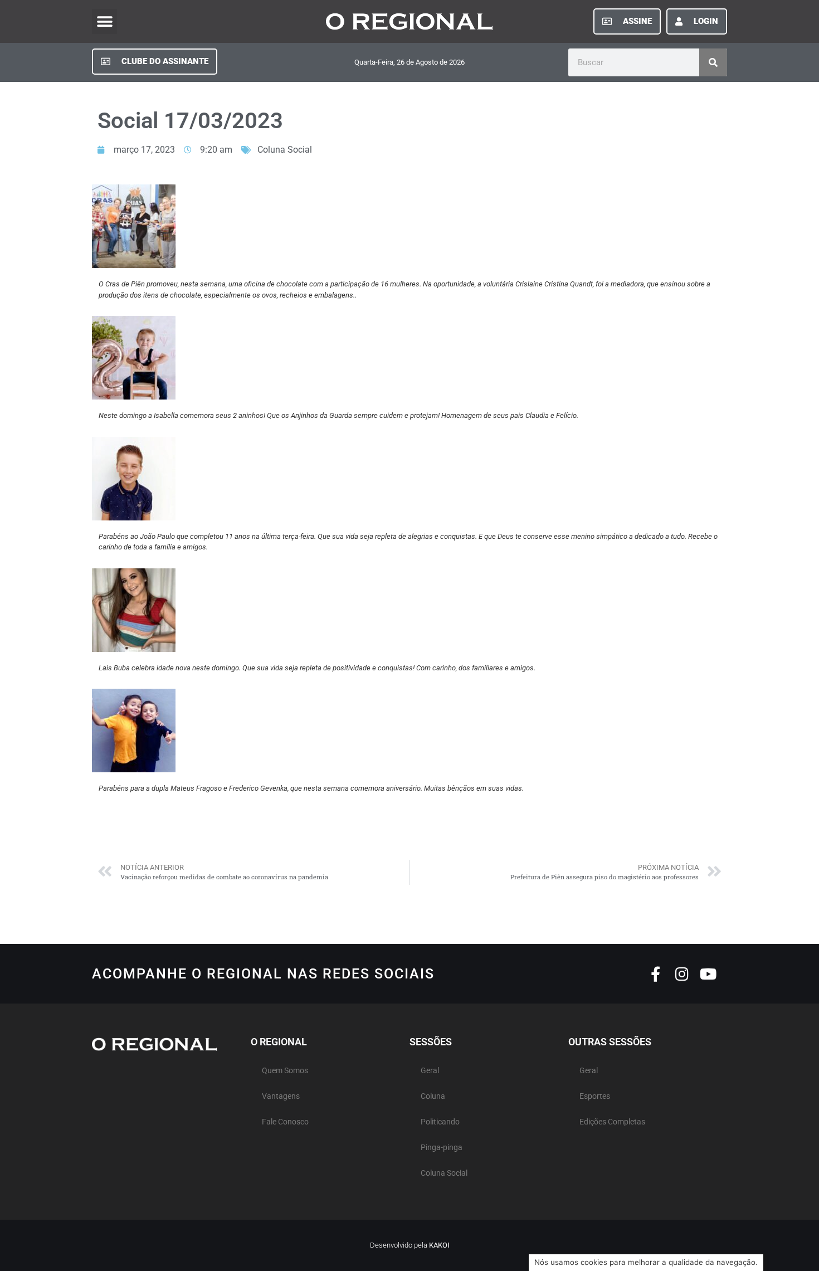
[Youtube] (707, 973)
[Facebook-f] (655, 973)
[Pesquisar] (713, 62)
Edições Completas (612, 1122)
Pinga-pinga (441, 1147)
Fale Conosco (285, 1122)
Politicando (440, 1122)
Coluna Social (284, 149)
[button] (104, 21)
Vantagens (281, 1096)
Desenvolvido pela (410, 1245)
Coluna (433, 1096)
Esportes (594, 1096)
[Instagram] (681, 973)
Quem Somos (285, 1070)
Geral (430, 1070)
